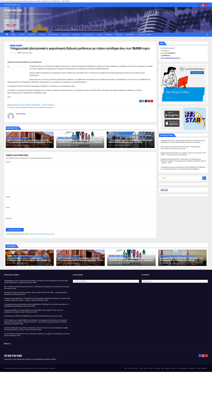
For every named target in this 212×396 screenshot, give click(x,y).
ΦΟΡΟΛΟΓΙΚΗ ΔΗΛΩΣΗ (26, 53)
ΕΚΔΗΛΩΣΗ (65, 34)
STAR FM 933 (13, 10)
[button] (207, 34)
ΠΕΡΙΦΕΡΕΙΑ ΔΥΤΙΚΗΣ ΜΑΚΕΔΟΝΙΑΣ (122, 135)
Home (13, 34)
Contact (76, 34)
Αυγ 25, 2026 (12, 145)
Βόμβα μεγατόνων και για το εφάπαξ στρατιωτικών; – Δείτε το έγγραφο (30, 105)
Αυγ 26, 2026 (11, 263)
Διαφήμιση (108, 34)
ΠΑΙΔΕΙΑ (66, 137)
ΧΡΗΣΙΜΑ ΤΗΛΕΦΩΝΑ (201, 368)
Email (8, 207)
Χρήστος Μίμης (22, 114)
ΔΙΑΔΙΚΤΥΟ (12, 45)
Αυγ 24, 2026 (113, 145)
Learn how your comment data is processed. (42, 234)
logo (99, 34)
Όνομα (8, 197)
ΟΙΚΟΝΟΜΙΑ (19, 45)
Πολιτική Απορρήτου (182, 368)
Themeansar (52, 368)
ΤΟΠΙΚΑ (21, 34)
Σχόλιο (8, 162)
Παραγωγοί (119, 34)
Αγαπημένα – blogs (144, 34)
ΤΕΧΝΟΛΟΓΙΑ (25, 137)
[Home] (7, 35)
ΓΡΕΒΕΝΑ (10, 255)
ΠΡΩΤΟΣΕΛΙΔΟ (18, 137)
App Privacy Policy (132, 368)
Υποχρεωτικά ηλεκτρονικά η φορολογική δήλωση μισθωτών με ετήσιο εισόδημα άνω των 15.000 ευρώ (80, 48)
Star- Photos (88, 34)
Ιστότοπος (9, 218)
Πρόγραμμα (130, 34)
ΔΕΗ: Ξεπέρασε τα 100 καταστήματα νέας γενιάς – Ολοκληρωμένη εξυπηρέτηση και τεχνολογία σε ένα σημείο (29, 142)
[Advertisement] (49, 383)
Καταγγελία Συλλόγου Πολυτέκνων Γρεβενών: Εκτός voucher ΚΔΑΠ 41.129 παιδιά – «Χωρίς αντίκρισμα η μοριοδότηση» (80, 142)
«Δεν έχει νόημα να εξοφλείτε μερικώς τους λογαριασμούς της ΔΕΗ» (30, 107)
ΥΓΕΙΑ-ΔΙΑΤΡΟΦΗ (53, 34)
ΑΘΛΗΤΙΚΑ (32, 34)
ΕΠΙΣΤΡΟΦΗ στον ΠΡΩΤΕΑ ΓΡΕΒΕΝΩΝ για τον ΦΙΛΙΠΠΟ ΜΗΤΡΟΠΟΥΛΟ (27, 316)
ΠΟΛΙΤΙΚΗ (42, 34)
